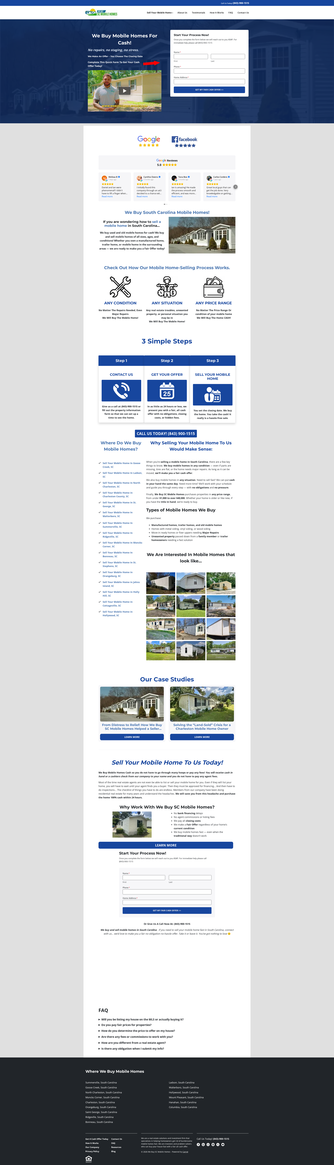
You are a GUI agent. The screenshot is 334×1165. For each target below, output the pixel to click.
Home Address (181, 77)
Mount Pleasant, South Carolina (186, 1097)
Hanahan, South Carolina (182, 1102)
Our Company (92, 1147)
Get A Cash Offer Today (96, 1139)
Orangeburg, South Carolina (100, 1107)
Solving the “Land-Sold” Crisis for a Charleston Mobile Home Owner (202, 727)
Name (177, 52)
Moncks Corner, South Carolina (102, 1097)
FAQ (230, 12)
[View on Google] (104, 178)
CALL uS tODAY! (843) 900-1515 (166, 433)
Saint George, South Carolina (101, 1112)
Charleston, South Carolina (100, 1102)
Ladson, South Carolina (181, 1082)
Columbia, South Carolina (183, 1107)
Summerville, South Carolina (101, 1082)
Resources (116, 1147)
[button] (98, 187)
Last (212, 61)
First (176, 61)
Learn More (132, 737)
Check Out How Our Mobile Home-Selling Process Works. (167, 267)
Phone (177, 66)
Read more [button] (107, 196)
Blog (113, 1151)
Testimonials (198, 12)
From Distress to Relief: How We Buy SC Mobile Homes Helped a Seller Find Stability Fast (132, 727)
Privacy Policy (92, 1151)
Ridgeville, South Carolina (99, 1117)
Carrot (185, 1152)
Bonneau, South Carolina (99, 1122)
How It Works (217, 12)
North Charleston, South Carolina (103, 1092)
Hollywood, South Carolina (183, 1092)
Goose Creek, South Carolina (101, 1087)
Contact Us (243, 12)
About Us (182, 12)
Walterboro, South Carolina (184, 1087)
